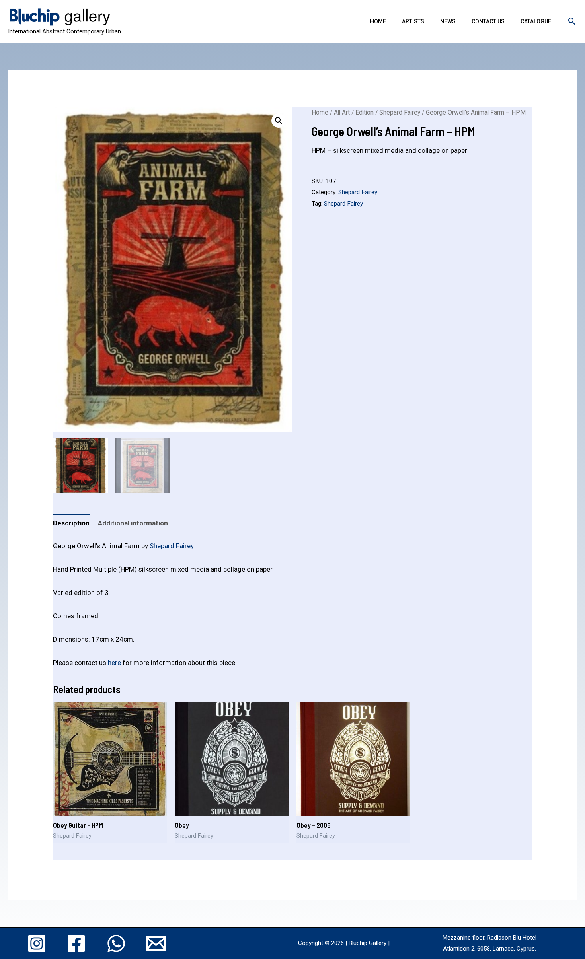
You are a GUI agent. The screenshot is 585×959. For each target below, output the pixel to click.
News (448, 21)
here (114, 663)
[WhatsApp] (116, 943)
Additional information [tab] (133, 523)
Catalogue (536, 21)
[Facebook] (76, 943)
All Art (342, 112)
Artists (413, 21)
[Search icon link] (572, 21)
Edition (364, 112)
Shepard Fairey (399, 112)
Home (378, 21)
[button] (278, 120)
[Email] (156, 943)
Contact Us (488, 21)
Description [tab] (71, 523)
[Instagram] (37, 943)
